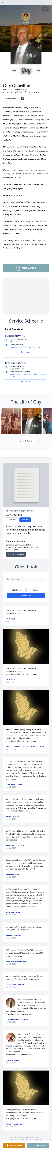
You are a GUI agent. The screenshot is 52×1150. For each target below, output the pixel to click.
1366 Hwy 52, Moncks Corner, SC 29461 (25, 347)
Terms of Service (32, 1139)
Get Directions (25, 352)
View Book (12, 520)
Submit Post (26, 596)
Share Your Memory (16, 554)
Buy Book (25, 520)
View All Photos (26, 441)
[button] (26, 646)
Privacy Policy (19, 1139)
